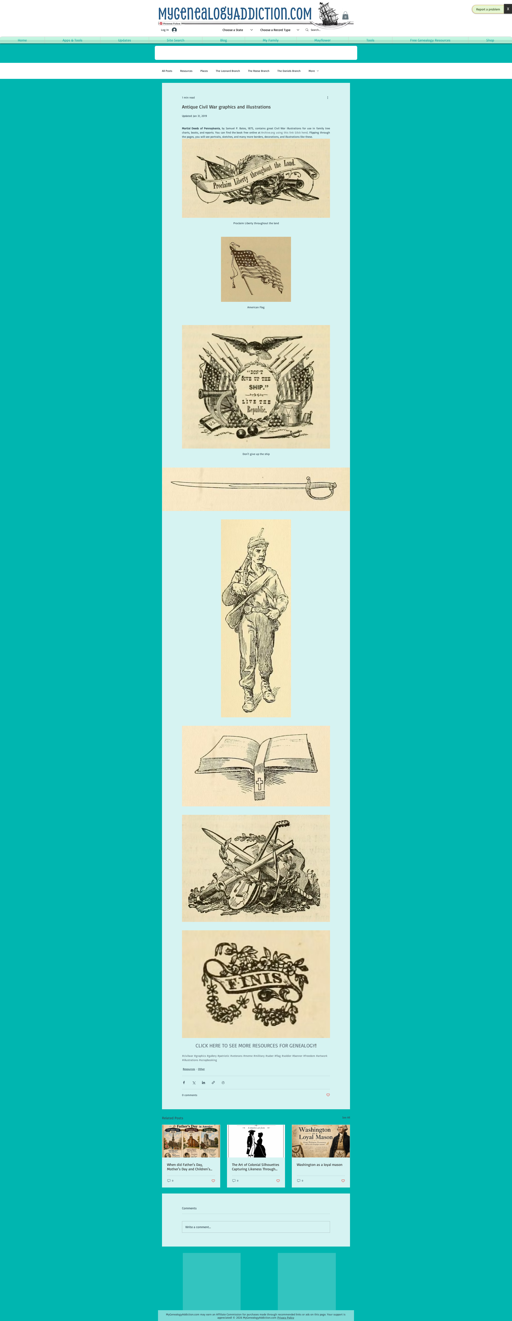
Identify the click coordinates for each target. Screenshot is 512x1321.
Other (201, 1069)
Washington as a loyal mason (319, 1164)
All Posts (167, 70)
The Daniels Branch (289, 70)
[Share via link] (213, 1082)
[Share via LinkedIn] (203, 1082)
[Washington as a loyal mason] (321, 1141)
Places (204, 70)
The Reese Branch (258, 70)
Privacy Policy (285, 1317)
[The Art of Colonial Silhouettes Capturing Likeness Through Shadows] (256, 1141)
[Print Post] (223, 1082)
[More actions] (327, 97)
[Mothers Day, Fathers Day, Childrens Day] (191, 1141)
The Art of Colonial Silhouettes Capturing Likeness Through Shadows (255, 1166)
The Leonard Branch (228, 70)
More (312, 70)
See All (346, 1117)
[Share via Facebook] (184, 1082)
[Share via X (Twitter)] (194, 1082)
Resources (186, 70)
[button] (488, 9)
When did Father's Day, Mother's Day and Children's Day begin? (188, 1166)
